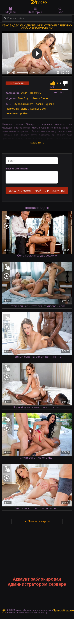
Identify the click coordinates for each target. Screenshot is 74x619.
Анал (24, 92)
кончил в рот (38, 108)
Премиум (35, 92)
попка (39, 103)
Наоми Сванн (40, 98)
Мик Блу (23, 98)
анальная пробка (16, 113)
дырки (50, 103)
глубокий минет (23, 103)
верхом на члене (16, 108)
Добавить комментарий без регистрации (36, 191)
